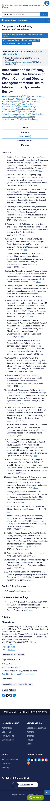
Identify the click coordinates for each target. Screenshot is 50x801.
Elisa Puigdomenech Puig (14, 97)
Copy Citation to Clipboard (14, 654)
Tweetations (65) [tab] (25, 141)
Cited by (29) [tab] (25, 136)
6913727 (11, 650)
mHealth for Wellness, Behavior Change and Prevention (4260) (23, 35)
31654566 (11, 647)
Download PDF (10, 684)
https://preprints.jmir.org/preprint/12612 (21, 62)
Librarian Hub (8, 740)
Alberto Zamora (9, 104)
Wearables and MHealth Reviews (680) (17, 44)
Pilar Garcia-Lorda (9, 117)
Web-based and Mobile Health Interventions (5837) (21, 40)
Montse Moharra (10, 106)
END (4, 664)
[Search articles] (44, 14)
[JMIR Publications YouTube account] (42, 759)
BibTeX (5, 667)
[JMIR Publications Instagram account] (46, 759)
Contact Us (7, 763)
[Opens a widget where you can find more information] (35, 798)
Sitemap (5, 767)
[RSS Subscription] (28, 763)
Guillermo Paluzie (9, 109)
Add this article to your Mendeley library (18, 674)
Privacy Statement (10, 759)
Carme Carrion (10, 119)
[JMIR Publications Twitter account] (32, 759)
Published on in (22, 53)
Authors (30, 732)
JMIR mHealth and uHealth (16, 20)
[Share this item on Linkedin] (14, 695)
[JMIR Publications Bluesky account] (28, 759)
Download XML (26, 684)
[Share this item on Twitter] (7, 695)
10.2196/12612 (11, 644)
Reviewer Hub (8, 736)
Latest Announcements (37, 728)
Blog (29, 744)
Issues (30, 740)
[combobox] (26, 14)
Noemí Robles (9, 99)
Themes (30, 736)
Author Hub (7, 728)
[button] (47, 3)
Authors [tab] (25, 132)
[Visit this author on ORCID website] (35, 97)
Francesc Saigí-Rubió (11, 102)
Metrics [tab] (25, 145)
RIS (3, 671)
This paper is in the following (17, 28)
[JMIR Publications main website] (24, 6)
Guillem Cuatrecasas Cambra (14, 114)
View (40, 171)
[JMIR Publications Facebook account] (35, 759)
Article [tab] (25, 127)
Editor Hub (6, 732)
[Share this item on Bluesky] (3, 695)
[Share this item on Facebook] (10, 695)
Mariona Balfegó (9, 111)
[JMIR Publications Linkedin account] (39, 759)
